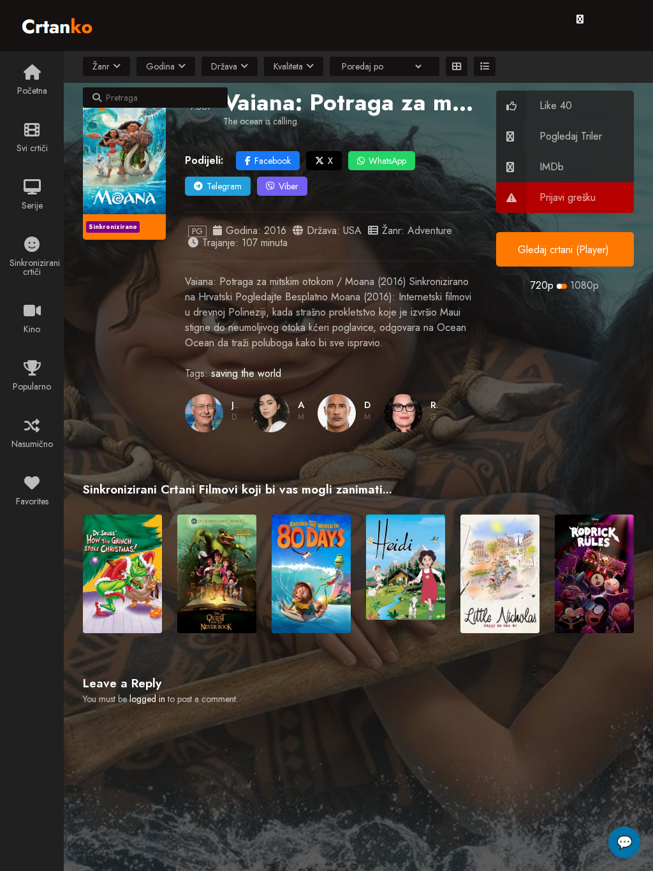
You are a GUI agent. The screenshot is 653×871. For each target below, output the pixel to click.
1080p (584, 285)
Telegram (224, 186)
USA (352, 230)
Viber (288, 186)
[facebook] (579, 19)
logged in (147, 698)
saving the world (246, 373)
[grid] (456, 66)
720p (542, 285)
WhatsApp (387, 160)
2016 (275, 230)
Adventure (429, 230)
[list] (484, 66)
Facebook (272, 160)
